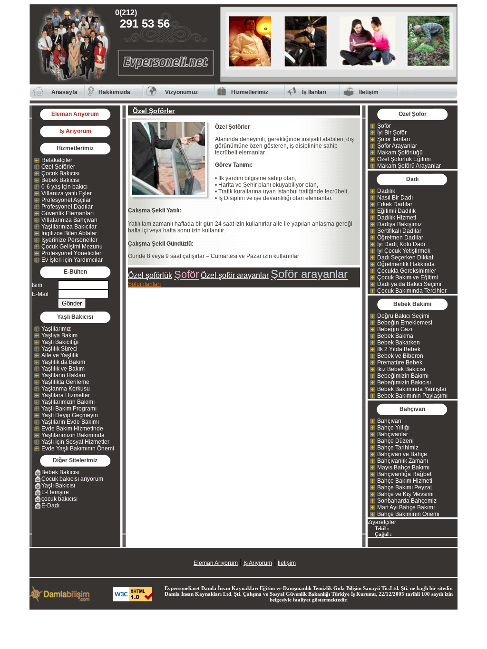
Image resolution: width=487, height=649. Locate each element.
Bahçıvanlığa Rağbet (404, 474)
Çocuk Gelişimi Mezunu (72, 246)
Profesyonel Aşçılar (66, 200)
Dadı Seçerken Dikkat (405, 257)
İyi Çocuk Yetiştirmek (403, 251)
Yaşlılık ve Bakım (63, 368)
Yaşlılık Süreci (59, 348)
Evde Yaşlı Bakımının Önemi (77, 448)
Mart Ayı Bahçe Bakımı (406, 507)
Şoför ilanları (144, 284)
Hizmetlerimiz (249, 92)
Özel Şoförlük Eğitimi (404, 159)
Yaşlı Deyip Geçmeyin (69, 415)
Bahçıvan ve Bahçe (402, 454)
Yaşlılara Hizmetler (65, 395)
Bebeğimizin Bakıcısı (404, 382)
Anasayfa (64, 92)
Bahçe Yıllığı (393, 427)
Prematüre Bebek (399, 362)
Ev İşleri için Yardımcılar (72, 260)
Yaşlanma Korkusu (65, 388)
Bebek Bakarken (398, 342)
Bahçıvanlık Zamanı (402, 461)
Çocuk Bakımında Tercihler (412, 290)
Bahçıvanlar (392, 434)
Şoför (186, 274)
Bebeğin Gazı (394, 329)
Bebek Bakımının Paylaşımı (412, 395)
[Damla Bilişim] (60, 600)
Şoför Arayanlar (397, 146)
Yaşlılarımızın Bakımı (68, 402)
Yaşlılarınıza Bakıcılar (69, 226)
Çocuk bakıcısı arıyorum (72, 479)
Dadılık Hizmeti (396, 217)
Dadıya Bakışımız (399, 224)
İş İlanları (314, 92)
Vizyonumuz (181, 92)
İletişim (369, 92)
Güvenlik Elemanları (67, 213)
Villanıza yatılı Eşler (66, 193)
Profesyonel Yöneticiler (71, 253)
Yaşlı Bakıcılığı (59, 342)
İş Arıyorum (75, 131)
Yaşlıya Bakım (59, 335)
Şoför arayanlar (309, 273)
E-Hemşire (55, 492)
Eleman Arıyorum (75, 114)
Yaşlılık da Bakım (63, 362)
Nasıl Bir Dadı (395, 197)
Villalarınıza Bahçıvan (69, 220)
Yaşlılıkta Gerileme (65, 382)
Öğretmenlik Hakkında (406, 264)
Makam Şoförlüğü (400, 152)
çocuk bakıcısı (59, 499)
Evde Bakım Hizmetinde (72, 428)
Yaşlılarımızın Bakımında (73, 435)
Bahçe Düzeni (395, 441)
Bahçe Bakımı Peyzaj (404, 487)
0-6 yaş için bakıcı (64, 186)
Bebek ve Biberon (400, 356)
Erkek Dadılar (394, 204)
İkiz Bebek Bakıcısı (401, 369)
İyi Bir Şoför (392, 132)
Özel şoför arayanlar (235, 275)
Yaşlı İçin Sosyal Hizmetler (75, 442)
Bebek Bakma (395, 336)
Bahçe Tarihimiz (398, 447)
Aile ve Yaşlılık (59, 355)
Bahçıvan (389, 421)
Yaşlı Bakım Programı (69, 408)
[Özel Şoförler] (171, 158)
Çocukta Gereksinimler (406, 270)
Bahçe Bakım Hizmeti (404, 480)
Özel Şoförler (58, 166)
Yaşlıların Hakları (63, 375)
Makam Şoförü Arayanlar (409, 165)
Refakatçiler (56, 160)
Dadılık (386, 191)
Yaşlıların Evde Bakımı (70, 422)
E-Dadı (50, 505)
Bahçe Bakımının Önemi (408, 514)
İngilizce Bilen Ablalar (69, 233)
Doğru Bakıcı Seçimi (403, 316)
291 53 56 (145, 19)
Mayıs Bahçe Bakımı (403, 467)
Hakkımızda (114, 92)
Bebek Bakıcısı (60, 180)
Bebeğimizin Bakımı (403, 375)
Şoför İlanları (393, 139)
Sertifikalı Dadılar (399, 231)
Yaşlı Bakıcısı (58, 485)
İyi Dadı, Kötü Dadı (401, 244)
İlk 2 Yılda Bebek (398, 349)
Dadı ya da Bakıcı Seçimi (409, 284)
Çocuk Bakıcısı (60, 173)
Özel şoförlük (150, 275)
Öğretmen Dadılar (400, 237)
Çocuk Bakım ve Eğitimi (407, 277)
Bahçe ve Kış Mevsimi (405, 494)
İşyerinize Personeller (69, 240)
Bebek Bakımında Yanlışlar (412, 389)
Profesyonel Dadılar (67, 206)
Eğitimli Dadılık (396, 211)
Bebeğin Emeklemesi (404, 322)
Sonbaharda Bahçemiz (407, 500)
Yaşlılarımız (56, 328)
